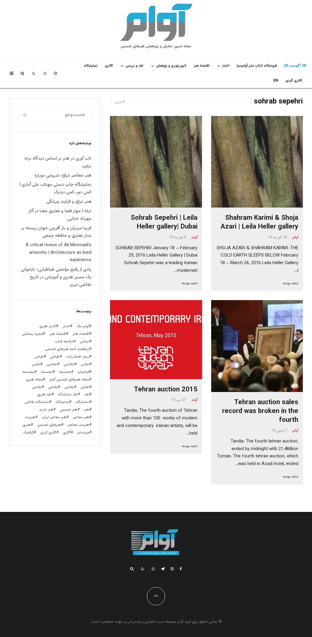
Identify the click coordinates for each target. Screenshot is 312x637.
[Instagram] (55, 73)
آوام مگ (82, 326)
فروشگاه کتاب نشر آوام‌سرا (257, 65)
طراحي (55, 356)
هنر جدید (46, 409)
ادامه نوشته (290, 283)
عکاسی (69, 364)
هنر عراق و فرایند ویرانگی (68, 201)
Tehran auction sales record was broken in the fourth (260, 411)
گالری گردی (293, 80)
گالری (109, 65)
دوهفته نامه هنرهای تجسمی (67, 349)
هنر (86, 409)
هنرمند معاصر (78, 425)
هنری (27, 425)
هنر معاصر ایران (54, 417)
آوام (295, 237)
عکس (36, 364)
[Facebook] (181, 569)
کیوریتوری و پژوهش (171, 65)
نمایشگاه (62, 402)
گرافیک (28, 432)
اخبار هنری (47, 326)
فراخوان (83, 372)
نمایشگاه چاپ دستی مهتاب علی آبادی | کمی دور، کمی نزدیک (55, 188)
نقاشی (69, 387)
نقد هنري (44, 394)
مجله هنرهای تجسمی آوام (69, 379)
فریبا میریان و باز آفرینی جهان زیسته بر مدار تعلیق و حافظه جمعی (56, 232)
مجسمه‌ (28, 372)
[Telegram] (163, 569)
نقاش (84, 387)
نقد (86, 394)
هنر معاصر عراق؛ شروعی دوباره (62, 175)
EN (275, 80)
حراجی (84, 341)
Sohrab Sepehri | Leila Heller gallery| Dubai (164, 223)
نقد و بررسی (135, 65)
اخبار (225, 65)
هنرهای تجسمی (49, 425)
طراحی (39, 356)
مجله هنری (34, 379)
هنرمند (30, 417)
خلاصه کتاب (64, 341)
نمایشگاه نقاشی (37, 402)
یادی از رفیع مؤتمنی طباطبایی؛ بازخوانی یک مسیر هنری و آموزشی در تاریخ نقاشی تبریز (56, 277)
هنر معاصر (81, 417)
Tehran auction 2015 (165, 389)
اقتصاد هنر (202, 65)
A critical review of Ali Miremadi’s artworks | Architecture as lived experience (58, 253)
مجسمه (65, 372)
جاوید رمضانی (32, 334)
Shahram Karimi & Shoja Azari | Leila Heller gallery (259, 223)
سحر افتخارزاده (77, 356)
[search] (25, 115)
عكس (85, 364)
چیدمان (83, 432)
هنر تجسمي (68, 409)
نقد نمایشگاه (68, 394)
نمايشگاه (91, 65)
